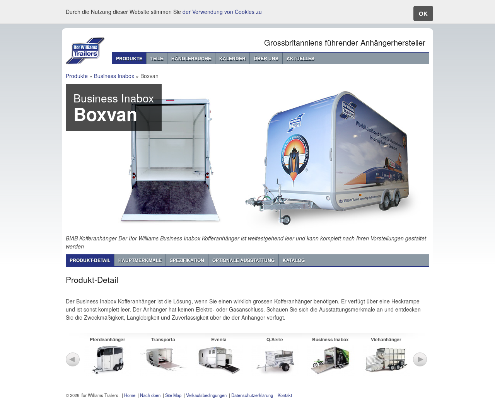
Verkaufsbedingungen (206, 395)
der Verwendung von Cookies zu (222, 11)
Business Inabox (114, 76)
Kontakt (285, 395)
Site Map (173, 395)
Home (129, 395)
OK (423, 13)
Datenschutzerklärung (252, 395)
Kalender (232, 58)
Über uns (266, 58)
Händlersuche (191, 58)
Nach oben (150, 395)
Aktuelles (300, 58)
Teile (156, 58)
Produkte (129, 58)
